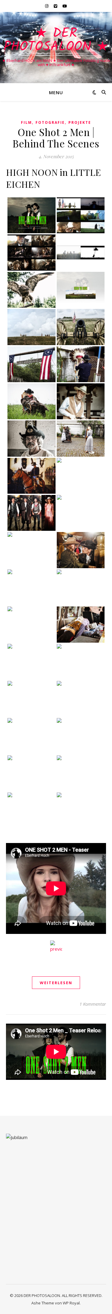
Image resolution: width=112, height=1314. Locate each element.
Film (26, 122)
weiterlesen (56, 982)
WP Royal (71, 1303)
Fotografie (50, 122)
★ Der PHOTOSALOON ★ (56, 40)
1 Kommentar (92, 1004)
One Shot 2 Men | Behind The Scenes (56, 137)
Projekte (79, 122)
